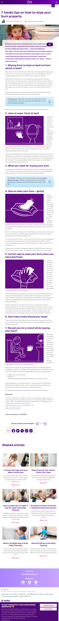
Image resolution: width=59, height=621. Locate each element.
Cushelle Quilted (45, 171)
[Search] (56, 2)
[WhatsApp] (26, 430)
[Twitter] (18, 430)
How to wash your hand (15, 407)
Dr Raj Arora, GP (18, 21)
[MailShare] (31, 430)
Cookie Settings (48, 609)
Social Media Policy (32, 594)
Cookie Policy (22, 594)
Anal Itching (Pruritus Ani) (20, 403)
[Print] (49, 44)
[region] (29, 611)
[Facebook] (13, 430)
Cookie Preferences (25, 596)
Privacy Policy (13, 594)
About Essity (5, 594)
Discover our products (29, 574)
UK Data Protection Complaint (10, 596)
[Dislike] (45, 423)
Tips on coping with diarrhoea (24, 405)
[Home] (29, 2)
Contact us (29, 571)
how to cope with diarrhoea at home (24, 109)
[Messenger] (22, 430)
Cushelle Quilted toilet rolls (12, 293)
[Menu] (1, 2)
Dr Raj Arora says (12, 99)
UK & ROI (6, 589)
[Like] (37, 423)
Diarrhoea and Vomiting (14, 408)
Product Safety (49, 594)
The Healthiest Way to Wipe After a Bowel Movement (27, 401)
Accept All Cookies (48, 605)
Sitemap (41, 594)
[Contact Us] (53, 5)
